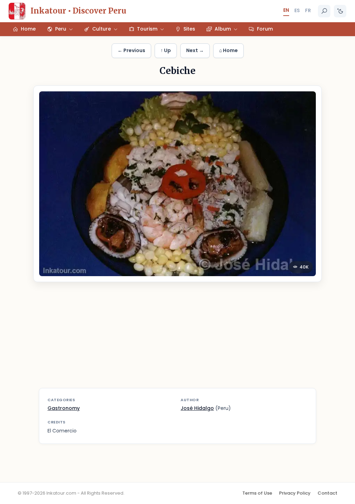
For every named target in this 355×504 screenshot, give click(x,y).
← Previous (131, 50)
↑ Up (166, 50)
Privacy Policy (295, 493)
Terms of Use (257, 493)
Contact (327, 493)
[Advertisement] (177, 339)
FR (308, 10)
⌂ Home (228, 50)
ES (297, 10)
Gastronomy (63, 408)
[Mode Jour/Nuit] (340, 11)
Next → (195, 50)
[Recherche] (324, 11)
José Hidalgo (197, 408)
